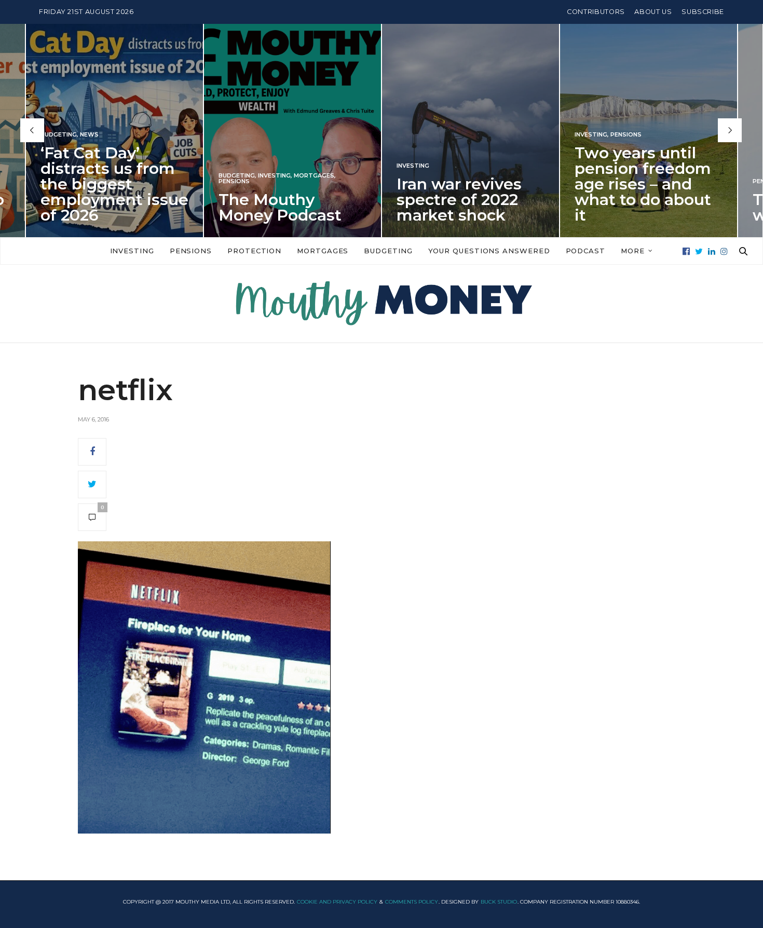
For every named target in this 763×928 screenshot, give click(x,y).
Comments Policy (411, 901)
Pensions (234, 181)
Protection (254, 251)
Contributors (596, 12)
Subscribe (703, 12)
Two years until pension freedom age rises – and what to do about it (643, 183)
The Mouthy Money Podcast (280, 206)
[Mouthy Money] (381, 303)
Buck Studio (499, 901)
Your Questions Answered (489, 251)
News (89, 134)
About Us (653, 12)
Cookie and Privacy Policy (337, 901)
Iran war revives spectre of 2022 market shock (459, 199)
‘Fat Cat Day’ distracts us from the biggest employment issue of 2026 (114, 183)
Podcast (585, 251)
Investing (274, 175)
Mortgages (314, 175)
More (633, 251)
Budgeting (58, 134)
